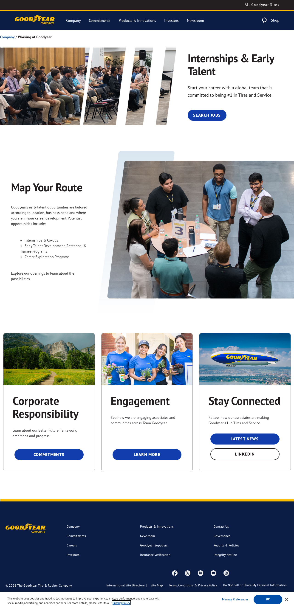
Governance (222, 536)
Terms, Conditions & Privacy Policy (193, 585)
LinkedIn (245, 454)
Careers (72, 545)
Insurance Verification (155, 555)
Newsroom (195, 20)
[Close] (287, 599)
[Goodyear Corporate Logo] (35, 20)
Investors (171, 20)
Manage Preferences (235, 599)
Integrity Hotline (225, 555)
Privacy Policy (121, 603)
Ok (268, 599)
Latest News (245, 439)
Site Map (157, 585)
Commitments (99, 20)
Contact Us (221, 526)
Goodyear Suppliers (154, 545)
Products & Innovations (137, 20)
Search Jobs (207, 115)
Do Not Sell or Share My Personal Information (255, 585)
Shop (275, 20)
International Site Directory (125, 585)
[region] (147, 600)
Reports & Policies (226, 545)
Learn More (147, 454)
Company (73, 20)
